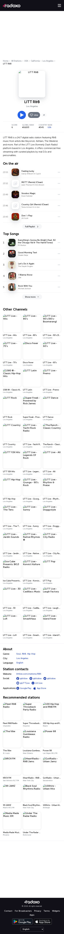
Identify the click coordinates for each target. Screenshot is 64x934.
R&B (24, 654)
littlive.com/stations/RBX (28, 674)
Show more (30, 297)
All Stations (16, 61)
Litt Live (38, 683)
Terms (46, 911)
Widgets (56, 911)
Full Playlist (30, 226)
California (35, 61)
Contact (8, 911)
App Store (41, 688)
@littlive (24, 678)
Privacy (37, 911)
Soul (18, 654)
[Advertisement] (32, 36)
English (19, 662)
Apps (32, 915)
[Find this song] (59, 172)
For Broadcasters (23, 911)
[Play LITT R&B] (22, 115)
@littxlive (37, 678)
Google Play (25, 688)
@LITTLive (25, 683)
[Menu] (59, 5)
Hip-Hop (31, 654)
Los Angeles (48, 61)
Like (36, 115)
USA (26, 61)
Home (5, 61)
